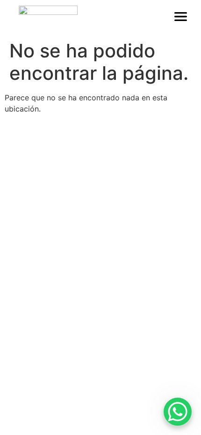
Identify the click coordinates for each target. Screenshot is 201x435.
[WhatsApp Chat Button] (178, 412)
